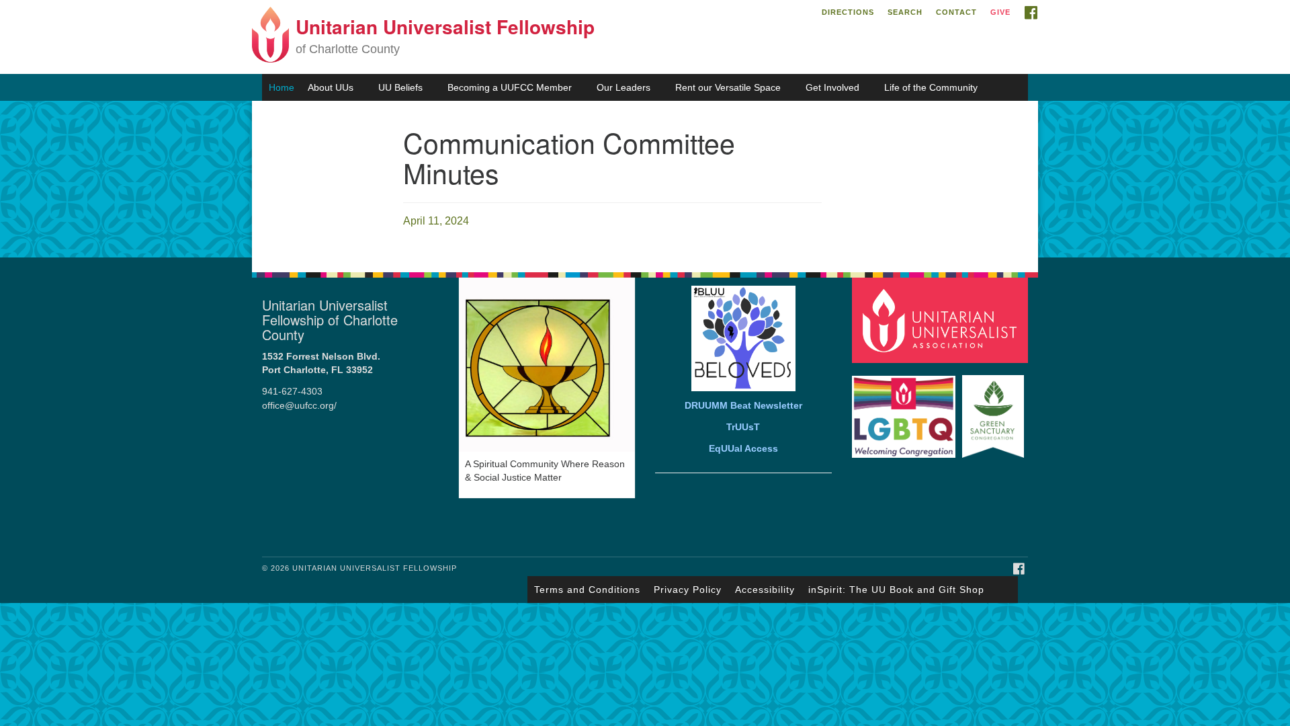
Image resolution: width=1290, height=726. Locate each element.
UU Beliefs (400, 87)
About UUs (330, 87)
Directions (848, 12)
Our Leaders (623, 87)
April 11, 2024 (436, 221)
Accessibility (765, 589)
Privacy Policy (688, 589)
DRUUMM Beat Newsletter (743, 406)
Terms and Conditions (587, 589)
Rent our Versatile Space (728, 87)
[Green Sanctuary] (994, 410)
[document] (645, 179)
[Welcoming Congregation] (905, 410)
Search (905, 12)
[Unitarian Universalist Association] (942, 320)
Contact (956, 12)
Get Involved (832, 87)
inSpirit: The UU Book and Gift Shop (896, 589)
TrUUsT (743, 427)
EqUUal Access (743, 449)
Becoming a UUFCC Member (509, 87)
